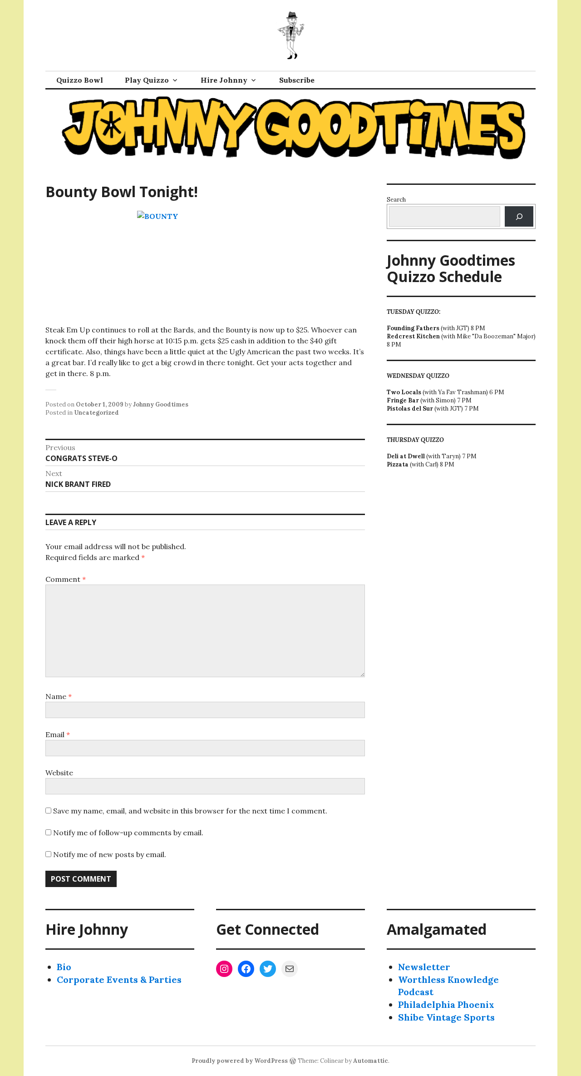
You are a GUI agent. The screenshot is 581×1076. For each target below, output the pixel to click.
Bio (64, 966)
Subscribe (297, 79)
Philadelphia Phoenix (446, 1004)
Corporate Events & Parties (119, 979)
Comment (65, 579)
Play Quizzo (147, 79)
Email (57, 734)
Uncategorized (96, 413)
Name (58, 696)
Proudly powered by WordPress (240, 1061)
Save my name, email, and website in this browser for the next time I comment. (190, 810)
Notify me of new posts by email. (109, 854)
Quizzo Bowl (79, 79)
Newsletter (424, 966)
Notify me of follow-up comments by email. (128, 832)
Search (396, 199)
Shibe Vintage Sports (446, 1017)
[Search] (519, 216)
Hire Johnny (224, 79)
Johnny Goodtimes (160, 404)
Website (59, 772)
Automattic (370, 1061)
